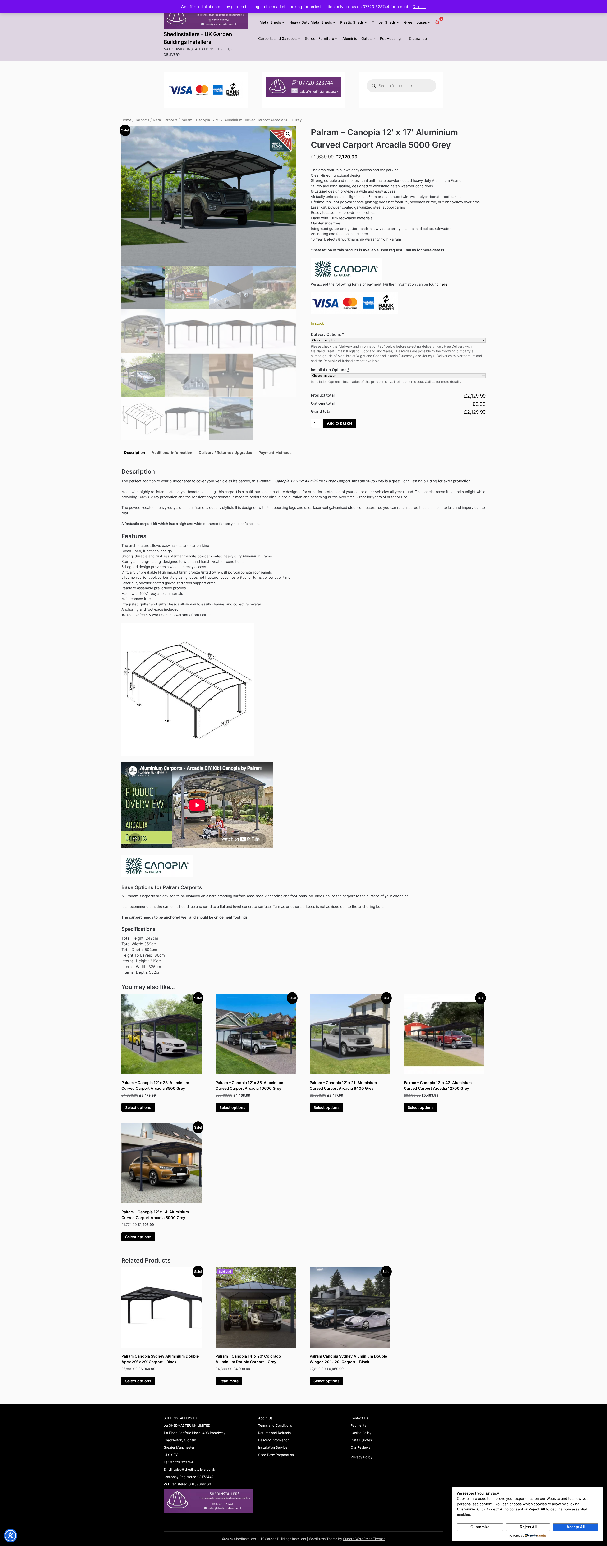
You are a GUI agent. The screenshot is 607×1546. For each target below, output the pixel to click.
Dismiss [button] (419, 6)
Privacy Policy (361, 1457)
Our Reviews (360, 1447)
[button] (288, 134)
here (443, 284)
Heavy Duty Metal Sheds (310, 22)
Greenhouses (415, 22)
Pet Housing (390, 38)
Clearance (418, 38)
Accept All (575, 1527)
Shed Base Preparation (276, 1455)
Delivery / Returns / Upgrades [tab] (225, 452)
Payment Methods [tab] (275, 452)
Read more (229, 1381)
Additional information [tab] (172, 452)
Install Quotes (361, 1440)
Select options (138, 1107)
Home (126, 120)
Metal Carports (165, 120)
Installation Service (272, 1447)
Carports (141, 120)
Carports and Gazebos (277, 38)
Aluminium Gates (357, 38)
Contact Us (359, 1418)
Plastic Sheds (352, 22)
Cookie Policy (361, 1433)
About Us (265, 1418)
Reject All (528, 1527)
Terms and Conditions (275, 1425)
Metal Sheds (270, 22)
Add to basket (339, 423)
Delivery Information (273, 1440)
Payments (358, 1425)
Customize (480, 1527)
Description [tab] (134, 452)
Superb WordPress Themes (364, 1539)
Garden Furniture (319, 38)
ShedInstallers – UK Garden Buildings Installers (198, 38)
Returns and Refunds (274, 1433)
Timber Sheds (384, 22)
